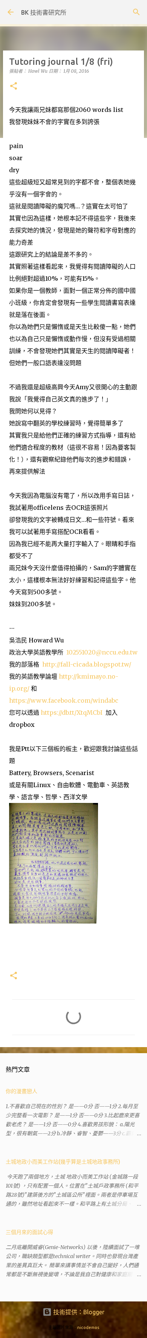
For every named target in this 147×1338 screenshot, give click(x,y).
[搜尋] (136, 12)
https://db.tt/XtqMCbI (72, 712)
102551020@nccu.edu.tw (102, 652)
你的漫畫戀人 (21, 1091)
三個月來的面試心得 (29, 1232)
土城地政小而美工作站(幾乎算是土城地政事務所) (63, 1162)
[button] (13, 86)
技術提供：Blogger (78, 1312)
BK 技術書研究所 (43, 12)
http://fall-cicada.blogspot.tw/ (86, 664)
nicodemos (88, 1327)
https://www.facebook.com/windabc (63, 700)
